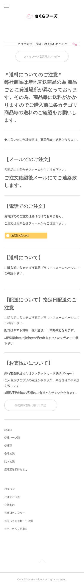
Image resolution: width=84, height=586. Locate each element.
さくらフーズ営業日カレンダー (42, 56)
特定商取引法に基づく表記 (30, 405)
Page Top (42, 561)
